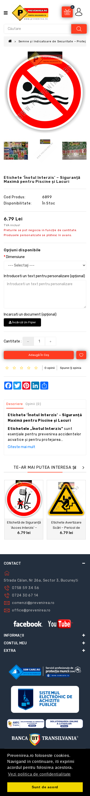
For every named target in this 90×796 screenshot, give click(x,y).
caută (79, 29)
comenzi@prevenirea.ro (33, 603)
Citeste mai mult (21, 447)
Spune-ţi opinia (70, 368)
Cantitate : (13, 341)
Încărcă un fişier (24, 322)
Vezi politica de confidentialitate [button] (39, 774)
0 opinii (49, 368)
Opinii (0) (33, 404)
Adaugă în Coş (38, 355)
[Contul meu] (79, 12)
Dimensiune (15, 257)
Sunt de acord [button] (45, 787)
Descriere (14, 404)
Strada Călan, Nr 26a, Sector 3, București (41, 580)
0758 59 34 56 (25, 588)
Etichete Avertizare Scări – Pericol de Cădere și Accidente (66, 527)
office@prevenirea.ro (31, 610)
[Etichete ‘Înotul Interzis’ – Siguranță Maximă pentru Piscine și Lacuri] (45, 93)
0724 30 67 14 (25, 595)
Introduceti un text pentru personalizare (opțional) (44, 276)
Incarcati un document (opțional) (30, 314)
